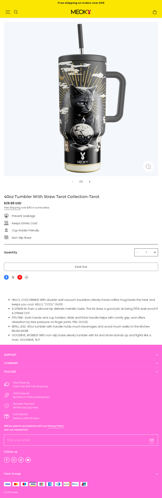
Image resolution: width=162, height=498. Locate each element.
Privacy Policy (56, 426)
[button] (8, 12)
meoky (14, 492)
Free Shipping (12, 207)
